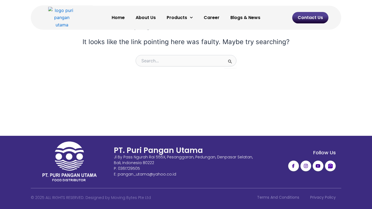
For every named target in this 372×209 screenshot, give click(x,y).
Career (211, 17)
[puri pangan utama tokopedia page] (330, 166)
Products (177, 17)
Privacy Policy (323, 197)
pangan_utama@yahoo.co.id (147, 174)
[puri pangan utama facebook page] (293, 166)
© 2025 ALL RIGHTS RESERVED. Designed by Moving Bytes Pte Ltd (91, 197)
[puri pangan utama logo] (69, 162)
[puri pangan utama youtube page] (318, 166)
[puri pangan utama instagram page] (305, 166)
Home (118, 17)
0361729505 (129, 168)
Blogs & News (245, 17)
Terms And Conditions (278, 197)
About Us (146, 17)
